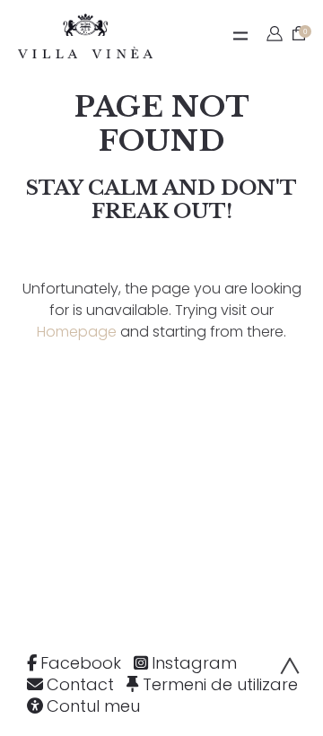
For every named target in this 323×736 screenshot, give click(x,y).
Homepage (77, 331)
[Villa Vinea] (85, 35)
